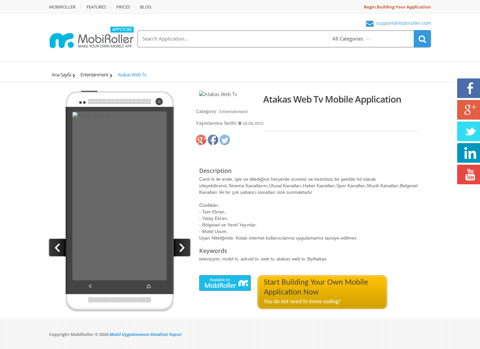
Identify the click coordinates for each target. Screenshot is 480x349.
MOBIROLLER (62, 7)
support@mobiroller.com (403, 23)
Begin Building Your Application (397, 7)
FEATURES (96, 7)
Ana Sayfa (61, 74)
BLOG (145, 7)
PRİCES (123, 7)
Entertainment (94, 74)
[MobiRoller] (91, 36)
